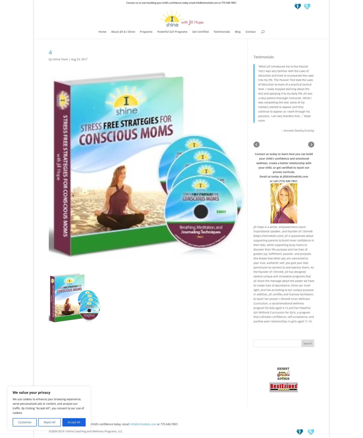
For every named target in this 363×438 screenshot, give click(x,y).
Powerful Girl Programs (172, 31)
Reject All (49, 422)
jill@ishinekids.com (295, 176)
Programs (146, 31)
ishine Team (60, 59)
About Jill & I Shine (123, 31)
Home (102, 31)
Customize (24, 422)
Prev (257, 145)
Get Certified (200, 31)
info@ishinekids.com (143, 424)
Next (311, 145)
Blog (238, 31)
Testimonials (222, 31)
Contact (251, 31)
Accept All (74, 422)
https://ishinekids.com (268, 236)
